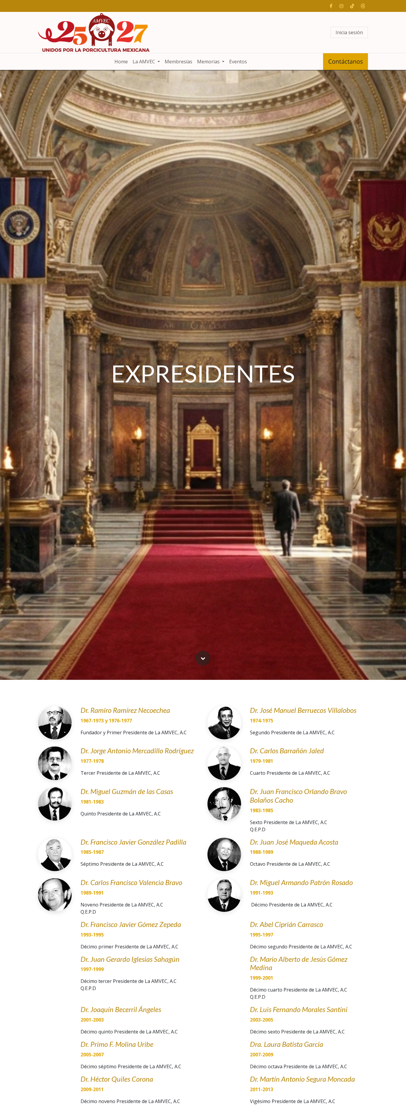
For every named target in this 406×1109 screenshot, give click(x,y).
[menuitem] (121, 62)
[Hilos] (363, 6)
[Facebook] (331, 6)
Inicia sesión (349, 32)
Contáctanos (345, 61)
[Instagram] (341, 6)
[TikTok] (352, 6)
